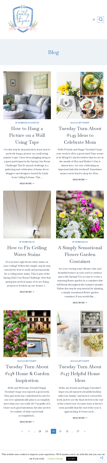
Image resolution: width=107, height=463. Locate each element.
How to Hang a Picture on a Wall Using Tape (27, 135)
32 (67, 431)
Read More (27, 183)
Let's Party (83, 123)
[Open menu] (93, 19)
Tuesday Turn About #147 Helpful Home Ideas (80, 373)
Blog (28, 123)
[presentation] (27, 95)
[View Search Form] (101, 19)
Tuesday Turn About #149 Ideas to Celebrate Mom (80, 135)
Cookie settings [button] (55, 458)
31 (60, 431)
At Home (19, 123)
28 (39, 431)
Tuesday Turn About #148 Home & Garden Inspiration (27, 373)
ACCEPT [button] (72, 459)
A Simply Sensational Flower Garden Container (80, 254)
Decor (35, 123)
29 (46, 431)
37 (78, 431)
